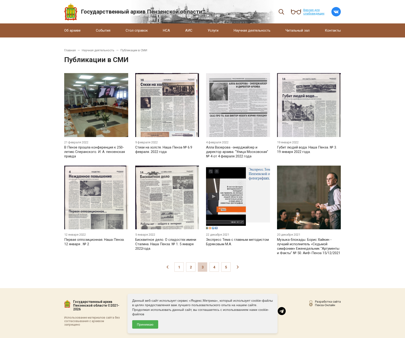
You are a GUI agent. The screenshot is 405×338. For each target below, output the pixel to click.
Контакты (333, 30)
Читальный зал (297, 30)
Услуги (213, 30)
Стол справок (137, 30)
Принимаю (145, 324)
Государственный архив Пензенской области (141, 11)
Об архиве (72, 30)
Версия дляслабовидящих (313, 11)
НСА (166, 30)
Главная (70, 50)
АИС (188, 30)
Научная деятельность (252, 30)
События (103, 30)
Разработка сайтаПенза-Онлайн (328, 303)
